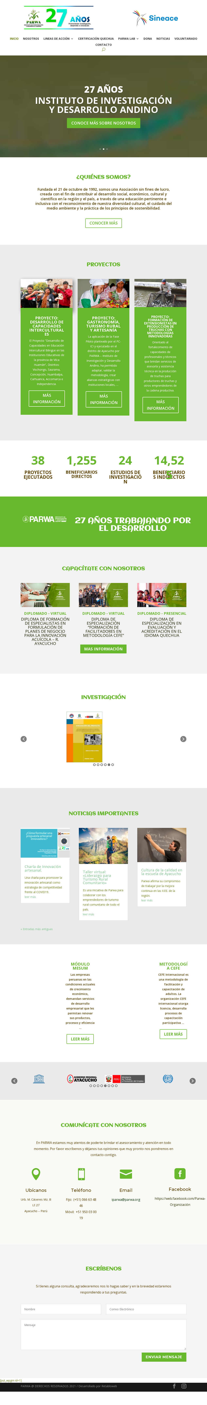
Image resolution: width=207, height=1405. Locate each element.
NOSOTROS (31, 38)
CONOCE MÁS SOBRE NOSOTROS (103, 123)
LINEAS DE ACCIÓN (56, 38)
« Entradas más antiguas (37, 929)
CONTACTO (103, 45)
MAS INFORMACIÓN (103, 649)
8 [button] (116, 1086)
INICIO (14, 38)
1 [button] (94, 765)
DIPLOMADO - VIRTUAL (45, 613)
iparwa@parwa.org (126, 1199)
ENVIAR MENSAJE (164, 1357)
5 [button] (109, 765)
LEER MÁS (80, 1039)
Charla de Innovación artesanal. (43, 868)
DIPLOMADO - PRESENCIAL (161, 613)
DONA (148, 38)
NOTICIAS (163, 38)
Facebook (180, 1189)
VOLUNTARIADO (185, 38)
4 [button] (105, 765)
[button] (24, 739)
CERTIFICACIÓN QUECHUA (96, 38)
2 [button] (98, 765)
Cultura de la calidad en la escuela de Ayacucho (161, 872)
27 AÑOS (103, 89)
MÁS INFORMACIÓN (47, 398)
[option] (42, 736)
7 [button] (112, 1086)
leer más (30, 897)
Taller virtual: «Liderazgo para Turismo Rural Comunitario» (97, 877)
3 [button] (101, 765)
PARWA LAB (126, 38)
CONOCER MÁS (104, 223)
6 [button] (112, 765)
